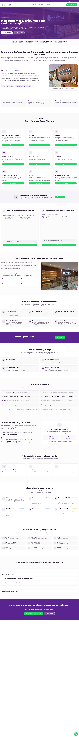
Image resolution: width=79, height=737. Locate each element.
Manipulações (40, 4)
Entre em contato (7, 32)
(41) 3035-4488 (20, 32)
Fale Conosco (20, 244)
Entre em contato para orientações (34, 613)
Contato (48, 4)
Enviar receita (61, 196)
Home (2, 15)
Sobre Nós (34, 4)
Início (29, 4)
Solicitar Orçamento (72, 4)
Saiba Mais (14, 144)
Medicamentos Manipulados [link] (10, 15)
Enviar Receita (61, 337)
